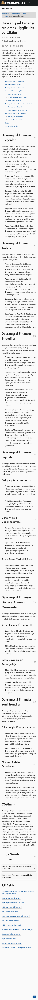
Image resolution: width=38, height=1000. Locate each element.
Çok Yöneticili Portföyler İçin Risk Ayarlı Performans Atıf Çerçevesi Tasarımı (18, 892)
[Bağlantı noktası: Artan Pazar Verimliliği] (30, 559)
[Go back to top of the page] (34, 997)
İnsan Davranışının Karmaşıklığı (17, 110)
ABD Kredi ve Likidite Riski (10, 921)
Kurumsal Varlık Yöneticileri (10, 929)
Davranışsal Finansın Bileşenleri (14, 81)
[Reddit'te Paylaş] (14, 45)
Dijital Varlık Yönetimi (9, 939)
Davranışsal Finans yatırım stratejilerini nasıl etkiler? (17, 876)
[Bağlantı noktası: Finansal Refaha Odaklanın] (34, 764)
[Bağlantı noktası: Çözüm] (14, 804)
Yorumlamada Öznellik (15, 107)
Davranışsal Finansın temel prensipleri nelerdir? (17, 867)
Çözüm (7, 123)
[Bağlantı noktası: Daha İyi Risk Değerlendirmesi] (34, 520)
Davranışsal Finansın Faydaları (14, 91)
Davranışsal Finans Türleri (13, 84)
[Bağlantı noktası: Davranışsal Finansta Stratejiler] (34, 336)
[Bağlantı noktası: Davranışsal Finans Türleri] (34, 245)
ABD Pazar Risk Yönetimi (10, 912)
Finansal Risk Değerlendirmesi (11, 943)
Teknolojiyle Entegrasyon (15, 116)
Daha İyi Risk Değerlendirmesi (17, 97)
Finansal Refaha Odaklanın (16, 120)
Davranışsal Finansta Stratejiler (14, 88)
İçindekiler (8, 9)
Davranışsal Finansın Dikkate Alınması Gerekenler (20, 104)
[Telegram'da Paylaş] (22, 45)
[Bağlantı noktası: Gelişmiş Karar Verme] (29, 480)
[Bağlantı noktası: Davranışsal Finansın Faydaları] (34, 455)
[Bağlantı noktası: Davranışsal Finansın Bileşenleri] (34, 137)
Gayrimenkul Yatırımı (8, 948)
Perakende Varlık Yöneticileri (11, 934)
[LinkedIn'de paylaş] (11, 45)
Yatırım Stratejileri (27, 929)
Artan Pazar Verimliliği (15, 100)
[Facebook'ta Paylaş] (3, 45)
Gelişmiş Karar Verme (15, 94)
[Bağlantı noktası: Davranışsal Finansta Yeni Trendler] (34, 702)
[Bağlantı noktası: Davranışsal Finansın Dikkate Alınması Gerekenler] (34, 602)
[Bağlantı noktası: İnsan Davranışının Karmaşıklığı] (34, 662)
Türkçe (33, 3)
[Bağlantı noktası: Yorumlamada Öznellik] (30, 625)
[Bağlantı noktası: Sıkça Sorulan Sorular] (34, 857)
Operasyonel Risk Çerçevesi (11, 898)
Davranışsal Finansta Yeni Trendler (15, 113)
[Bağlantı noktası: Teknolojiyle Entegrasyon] (33, 727)
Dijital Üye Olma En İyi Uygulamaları (13, 902)
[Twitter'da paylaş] (7, 45)
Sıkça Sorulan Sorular (11, 126)
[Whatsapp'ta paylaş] (18, 45)
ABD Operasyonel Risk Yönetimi (12, 925)
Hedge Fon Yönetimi (24, 948)
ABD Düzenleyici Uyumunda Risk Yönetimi (15, 916)
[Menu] (29, 3)
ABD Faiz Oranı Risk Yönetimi (11, 907)
